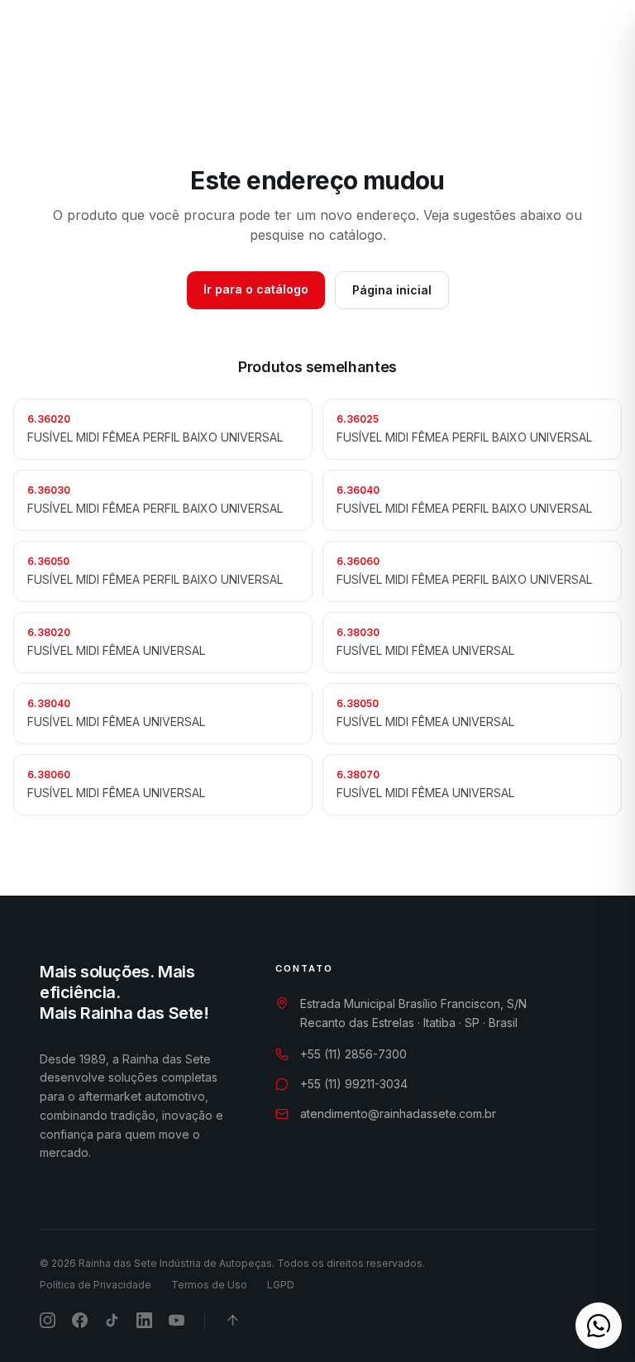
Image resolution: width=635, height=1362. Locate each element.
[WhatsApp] (503, 43)
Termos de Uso (209, 1284)
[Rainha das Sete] (91, 43)
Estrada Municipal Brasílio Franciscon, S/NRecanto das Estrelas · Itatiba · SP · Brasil (413, 1013)
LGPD (280, 1284)
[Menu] (594, 43)
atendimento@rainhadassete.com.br (398, 1113)
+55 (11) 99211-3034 (354, 1084)
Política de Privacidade (95, 1284)
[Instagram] (531, 43)
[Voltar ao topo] (233, 1320)
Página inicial (392, 290)
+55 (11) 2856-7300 (353, 1054)
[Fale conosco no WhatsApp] (598, 1325)
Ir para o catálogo (255, 289)
